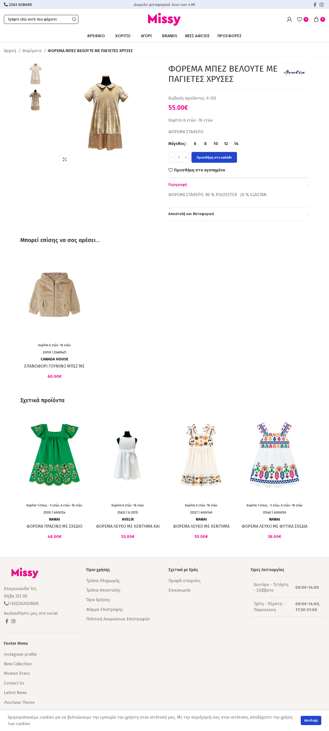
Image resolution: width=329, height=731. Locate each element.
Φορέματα (32, 50)
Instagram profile (20, 654)
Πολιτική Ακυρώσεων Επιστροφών (118, 619)
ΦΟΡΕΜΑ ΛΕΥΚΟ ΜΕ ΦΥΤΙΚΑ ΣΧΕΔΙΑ (274, 526)
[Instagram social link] (321, 4)
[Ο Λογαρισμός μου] (289, 19)
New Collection (18, 663)
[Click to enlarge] (64, 159)
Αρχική (10, 50)
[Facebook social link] (315, 4)
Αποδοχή (311, 720)
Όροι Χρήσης (98, 599)
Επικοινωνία (179, 590)
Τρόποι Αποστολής (103, 590)
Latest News (15, 692)
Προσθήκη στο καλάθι (214, 157)
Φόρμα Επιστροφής (104, 609)
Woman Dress (17, 673)
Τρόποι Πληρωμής (103, 580)
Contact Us (14, 683)
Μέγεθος (176, 143)
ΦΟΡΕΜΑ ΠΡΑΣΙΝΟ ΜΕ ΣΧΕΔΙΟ (54, 526)
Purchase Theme (19, 702)
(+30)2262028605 (23, 603)
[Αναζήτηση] (73, 19)
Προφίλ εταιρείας (184, 580)
